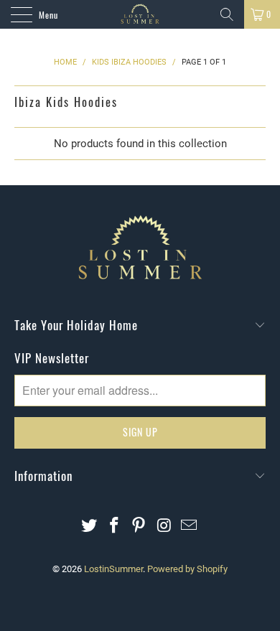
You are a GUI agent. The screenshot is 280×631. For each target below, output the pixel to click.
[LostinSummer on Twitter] (90, 526)
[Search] (227, 14)
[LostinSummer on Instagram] (164, 526)
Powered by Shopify (187, 569)
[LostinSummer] (140, 14)
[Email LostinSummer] (189, 526)
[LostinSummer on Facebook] (114, 526)
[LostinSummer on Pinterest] (139, 526)
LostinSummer (113, 569)
